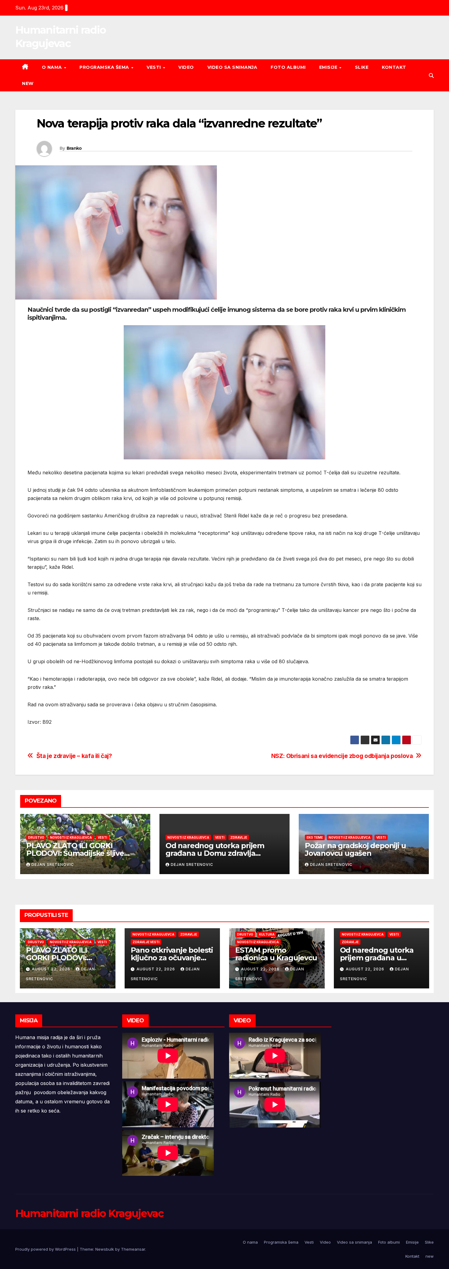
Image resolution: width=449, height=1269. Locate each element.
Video (186, 67)
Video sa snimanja (232, 67)
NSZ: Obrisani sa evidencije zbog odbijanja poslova (342, 756)
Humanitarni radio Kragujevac (89, 1213)
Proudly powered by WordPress (46, 1249)
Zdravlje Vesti (146, 942)
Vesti (154, 67)
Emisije (329, 67)
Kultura (267, 934)
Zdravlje (238, 837)
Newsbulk (104, 1249)
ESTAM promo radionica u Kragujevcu (276, 954)
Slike (362, 67)
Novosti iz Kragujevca (71, 837)
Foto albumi (288, 67)
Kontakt (394, 67)
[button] (431, 75)
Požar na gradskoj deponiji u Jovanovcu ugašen (355, 849)
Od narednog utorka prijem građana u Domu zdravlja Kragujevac (215, 853)
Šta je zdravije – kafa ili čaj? (74, 756)
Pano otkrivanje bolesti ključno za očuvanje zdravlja (172, 958)
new (28, 83)
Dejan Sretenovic (52, 864)
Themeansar (133, 1249)
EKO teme (315, 837)
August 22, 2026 (51, 969)
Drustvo (36, 837)
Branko (74, 148)
